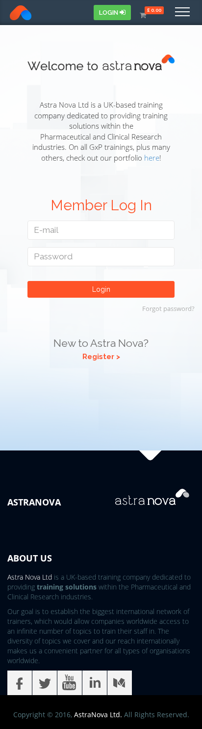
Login (109, 12)
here (151, 158)
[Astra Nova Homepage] (11, 12)
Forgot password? (168, 308)
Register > (101, 356)
